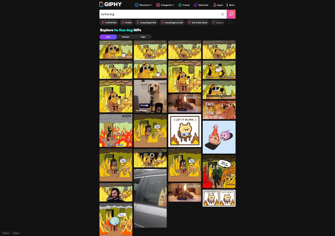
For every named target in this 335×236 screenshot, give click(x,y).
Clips (143, 37)
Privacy (6, 233)
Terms (16, 233)
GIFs (108, 37)
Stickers (125, 37)
